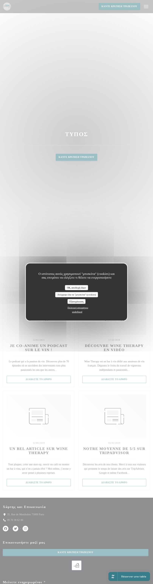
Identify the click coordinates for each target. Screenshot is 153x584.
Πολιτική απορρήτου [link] (78, 307)
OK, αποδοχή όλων (76, 287)
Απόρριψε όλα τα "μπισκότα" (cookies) (76, 294)
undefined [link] (77, 311)
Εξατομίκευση (76, 301)
